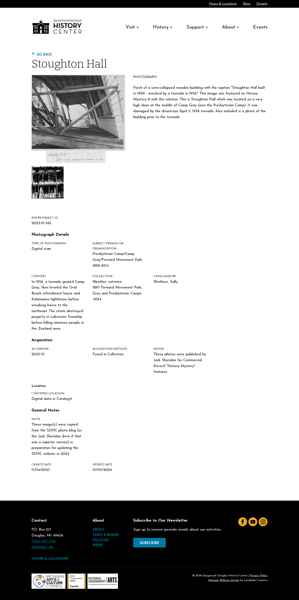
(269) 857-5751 (44, 541)
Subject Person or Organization (108, 246)
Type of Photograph (49, 243)
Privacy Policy (258, 575)
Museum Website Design (223, 580)
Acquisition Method (110, 349)
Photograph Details (50, 235)
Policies (101, 540)
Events (260, 27)
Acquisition (42, 340)
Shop (246, 3)
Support (195, 27)
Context (39, 276)
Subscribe (149, 543)
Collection (102, 276)
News (98, 545)
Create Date (41, 464)
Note (36, 419)
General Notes (45, 410)
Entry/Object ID (45, 217)
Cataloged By (165, 276)
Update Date (102, 464)
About (228, 27)
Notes (159, 349)
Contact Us (42, 547)
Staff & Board (106, 534)
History (161, 27)
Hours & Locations (223, 3)
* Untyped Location (48, 393)
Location (39, 386)
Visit (130, 27)
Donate (261, 3)
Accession (40, 349)
